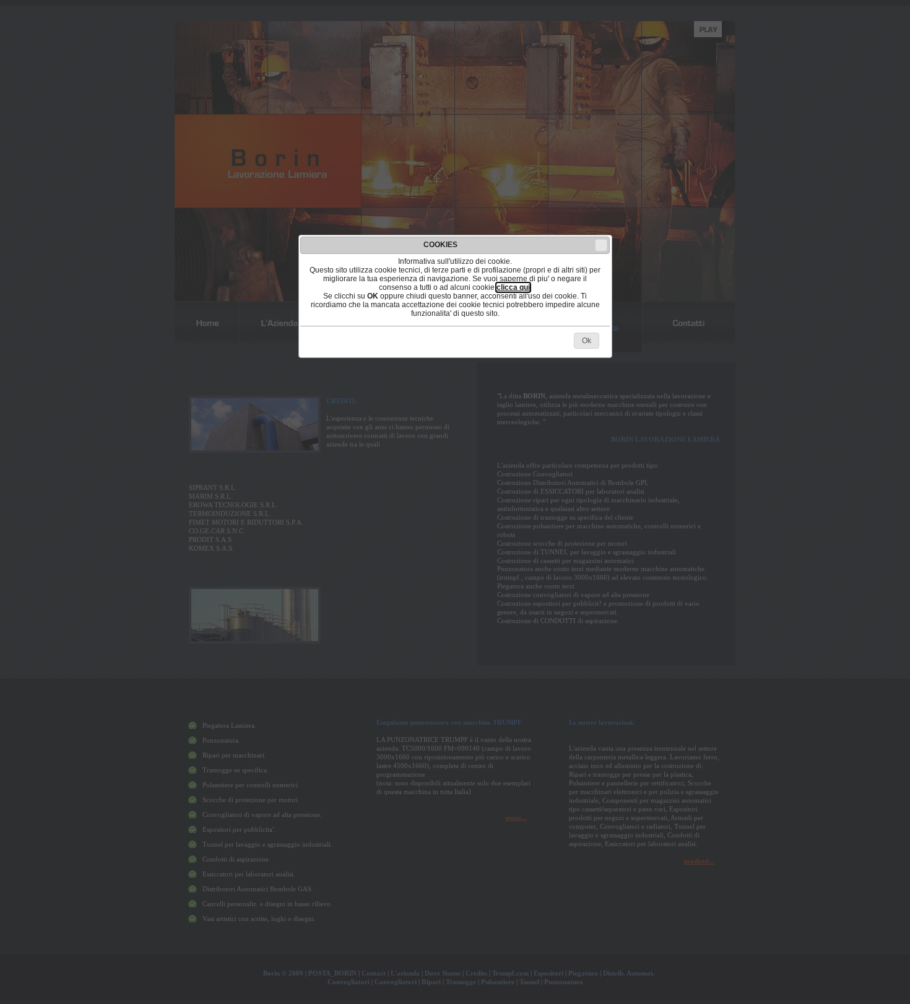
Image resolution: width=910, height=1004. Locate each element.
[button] (601, 245)
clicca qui (513, 287)
